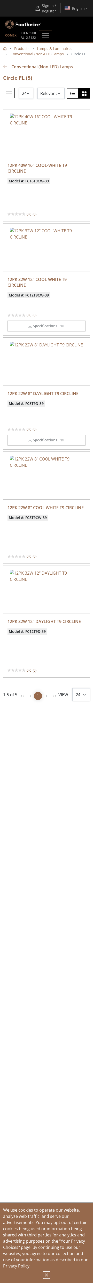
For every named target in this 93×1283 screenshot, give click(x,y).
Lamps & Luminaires (54, 48)
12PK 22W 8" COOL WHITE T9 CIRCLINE (45, 507)
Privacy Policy (16, 1266)
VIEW (63, 695)
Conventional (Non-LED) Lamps (37, 53)
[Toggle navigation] (45, 35)
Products (21, 48)
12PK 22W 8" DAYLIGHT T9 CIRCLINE (43, 393)
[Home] (5, 48)
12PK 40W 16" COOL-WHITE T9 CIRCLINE (37, 168)
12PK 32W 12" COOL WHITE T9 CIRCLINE (37, 282)
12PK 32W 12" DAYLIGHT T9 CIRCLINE (44, 621)
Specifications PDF (49, 325)
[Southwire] (23, 24)
